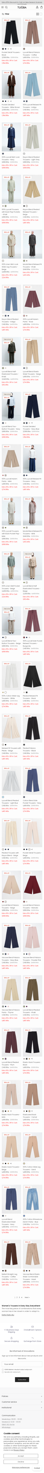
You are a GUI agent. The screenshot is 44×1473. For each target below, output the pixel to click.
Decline (21, 1462)
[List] (40, 14)
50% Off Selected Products (22, 2)
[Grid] (37, 14)
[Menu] (2, 7)
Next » (27, 1297)
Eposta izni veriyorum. (12, 1372)
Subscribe (22, 1379)
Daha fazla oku (8, 1315)
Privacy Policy (19, 1450)
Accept (21, 1456)
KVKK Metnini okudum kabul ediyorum (18, 1369)
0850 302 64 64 (8, 1424)
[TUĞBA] (22, 7)
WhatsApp (6, 1427)
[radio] (3, 49)
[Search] (7, 7)
